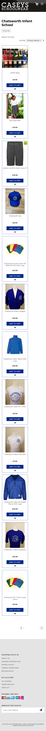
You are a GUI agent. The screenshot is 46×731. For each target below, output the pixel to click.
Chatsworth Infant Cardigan (15, 311)
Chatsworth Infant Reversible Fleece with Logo (15, 503)
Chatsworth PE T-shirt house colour (15, 598)
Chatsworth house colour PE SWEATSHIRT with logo (15, 264)
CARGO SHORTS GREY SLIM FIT (15, 168)
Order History (8, 684)
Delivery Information (11, 661)
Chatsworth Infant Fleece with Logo (15, 360)
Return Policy (8, 671)
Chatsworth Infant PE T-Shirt (15, 407)
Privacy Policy (8, 664)
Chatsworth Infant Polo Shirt (15, 454)
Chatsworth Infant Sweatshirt (15, 550)
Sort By (22, 40)
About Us (5, 658)
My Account (7, 681)
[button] (15, 89)
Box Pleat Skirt (15, 120)
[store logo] (15, 9)
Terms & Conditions (10, 668)
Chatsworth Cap (15, 216)
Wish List (6, 687)
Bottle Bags (14, 73)
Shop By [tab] (6, 31)
